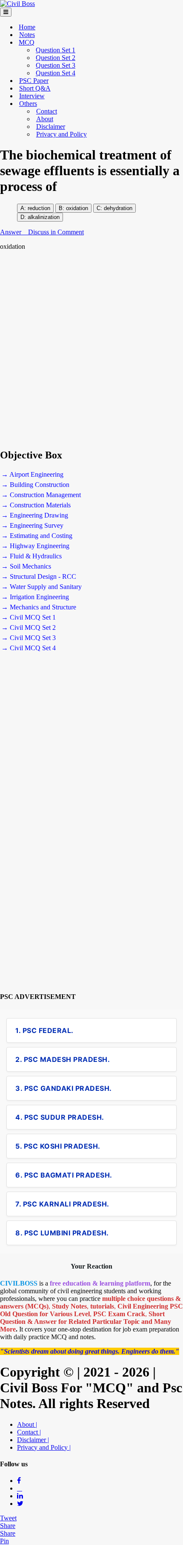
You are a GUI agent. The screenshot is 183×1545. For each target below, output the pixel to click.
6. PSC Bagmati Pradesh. (63, 1175)
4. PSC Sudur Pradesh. (59, 1117)
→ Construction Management (41, 494)
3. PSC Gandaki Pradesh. (63, 1088)
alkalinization (44, 217)
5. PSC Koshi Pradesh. (57, 1146)
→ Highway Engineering (35, 545)
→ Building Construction (35, 484)
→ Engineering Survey (32, 525)
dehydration (117, 208)
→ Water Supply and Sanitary (41, 586)
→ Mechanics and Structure (38, 607)
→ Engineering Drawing (34, 515)
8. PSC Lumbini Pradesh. (62, 1233)
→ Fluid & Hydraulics (31, 556)
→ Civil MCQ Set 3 (28, 637)
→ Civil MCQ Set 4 (28, 648)
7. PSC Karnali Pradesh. (62, 1204)
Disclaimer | (33, 1439)
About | (27, 1424)
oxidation (77, 208)
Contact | (29, 1432)
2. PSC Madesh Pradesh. (62, 1059)
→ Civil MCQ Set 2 (28, 627)
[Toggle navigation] (5, 12)
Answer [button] (11, 232)
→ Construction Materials (36, 505)
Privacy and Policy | (44, 1447)
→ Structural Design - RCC (38, 576)
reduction (39, 208)
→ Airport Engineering (32, 474)
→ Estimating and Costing (36, 535)
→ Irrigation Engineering (35, 596)
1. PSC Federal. (44, 1030)
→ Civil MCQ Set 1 (28, 617)
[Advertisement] (91, 349)
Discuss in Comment (56, 232)
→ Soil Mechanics (26, 566)
